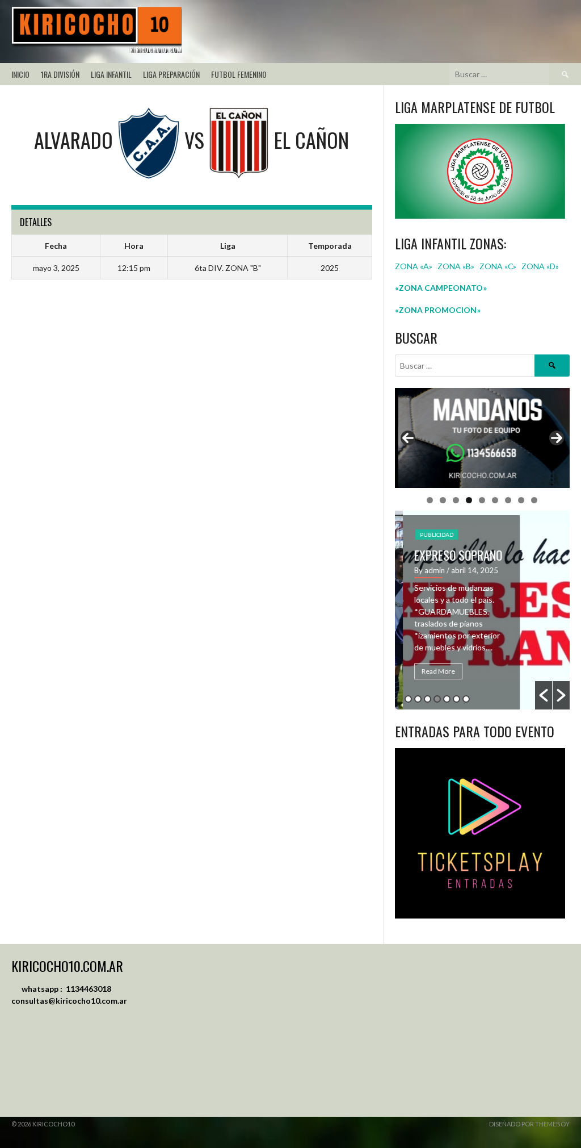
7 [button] (466, 699)
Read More (430, 671)
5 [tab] (482, 500)
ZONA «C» (497, 266)
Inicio (20, 74)
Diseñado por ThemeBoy (529, 1124)
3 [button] (427, 699)
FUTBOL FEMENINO (239, 74)
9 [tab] (534, 500)
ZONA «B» (455, 266)
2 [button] (418, 699)
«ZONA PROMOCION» (438, 310)
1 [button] (408, 699)
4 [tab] (469, 500)
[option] (482, 610)
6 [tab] (495, 500)
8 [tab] (521, 500)
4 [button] (437, 699)
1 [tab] (430, 500)
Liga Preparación (171, 74)
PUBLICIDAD (428, 534)
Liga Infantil (111, 74)
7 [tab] (508, 500)
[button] (543, 695)
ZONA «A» (413, 266)
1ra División (60, 74)
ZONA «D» (541, 266)
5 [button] (447, 699)
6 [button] (456, 699)
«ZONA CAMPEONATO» (441, 288)
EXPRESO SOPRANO (450, 555)
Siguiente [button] (556, 438)
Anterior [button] (408, 438)
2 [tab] (443, 500)
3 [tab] (456, 500)
